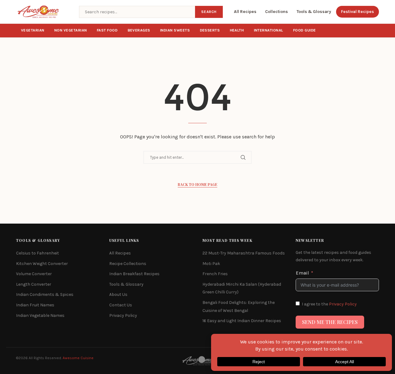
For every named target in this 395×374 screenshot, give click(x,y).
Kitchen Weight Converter (42, 263)
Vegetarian (32, 30)
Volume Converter (34, 273)
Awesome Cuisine (78, 358)
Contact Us (120, 305)
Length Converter (33, 284)
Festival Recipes (357, 11)
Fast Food (107, 30)
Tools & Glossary (314, 11)
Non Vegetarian (70, 30)
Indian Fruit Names (35, 305)
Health (237, 30)
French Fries (215, 273)
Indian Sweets (175, 30)
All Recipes (245, 11)
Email (302, 273)
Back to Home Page (197, 184)
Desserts (210, 30)
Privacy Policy (123, 315)
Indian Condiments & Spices (44, 294)
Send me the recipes (330, 322)
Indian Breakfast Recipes (134, 273)
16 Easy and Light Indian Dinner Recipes (241, 320)
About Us (118, 294)
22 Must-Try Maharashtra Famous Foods (243, 253)
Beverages (139, 30)
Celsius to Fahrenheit (37, 253)
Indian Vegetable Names (40, 315)
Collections (276, 11)
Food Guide (304, 30)
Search (209, 12)
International (269, 30)
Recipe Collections (127, 263)
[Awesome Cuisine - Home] (44, 12)
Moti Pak (211, 263)
